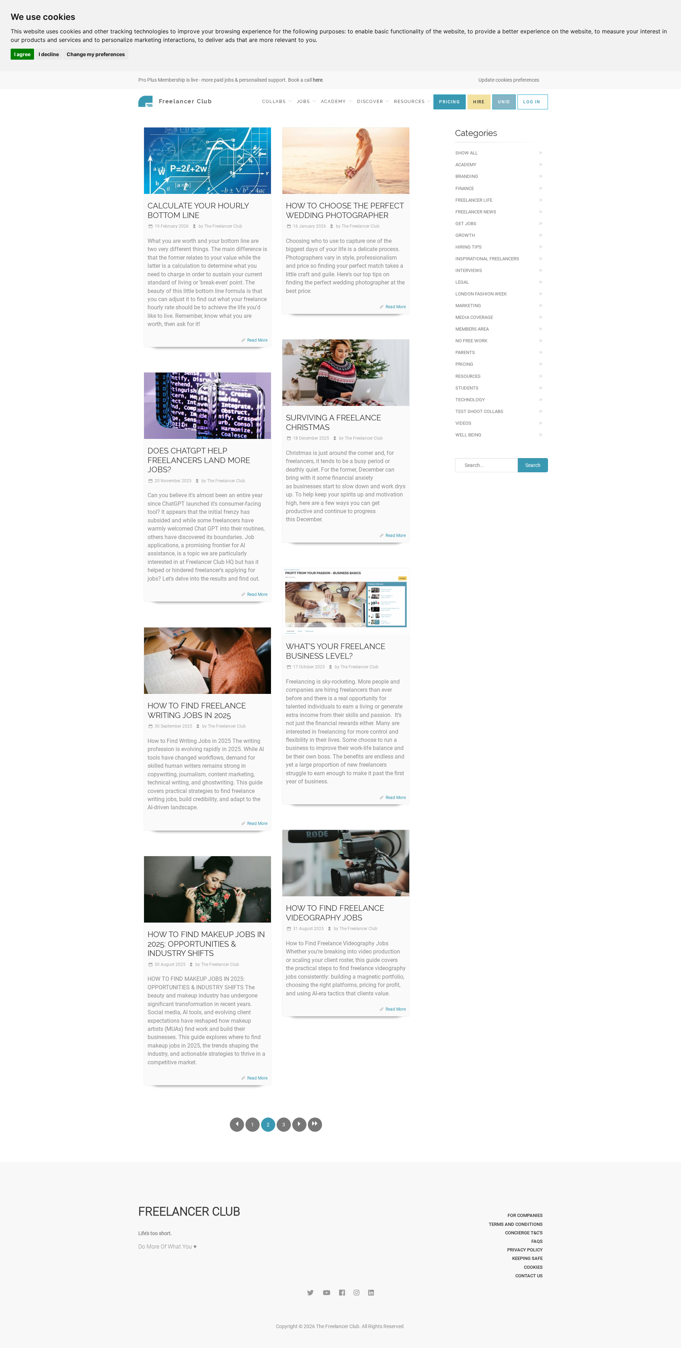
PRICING (449, 101)
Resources (468, 376)
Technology (470, 399)
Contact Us (529, 1275)
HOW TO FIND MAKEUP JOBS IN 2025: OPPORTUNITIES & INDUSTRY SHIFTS (206, 944)
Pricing (464, 364)
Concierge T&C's (524, 1232)
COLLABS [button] (274, 101)
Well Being (468, 434)
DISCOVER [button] (371, 101)
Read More (257, 340)
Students (466, 388)
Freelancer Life (473, 200)
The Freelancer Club (223, 226)
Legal (462, 282)
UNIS (504, 101)
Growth (465, 235)
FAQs (537, 1241)
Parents (465, 352)
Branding (466, 176)
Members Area (472, 329)
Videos (463, 423)
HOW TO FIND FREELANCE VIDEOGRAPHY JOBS (335, 912)
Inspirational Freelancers (487, 258)
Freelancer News (475, 211)
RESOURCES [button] (410, 101)
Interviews (468, 270)
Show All (466, 153)
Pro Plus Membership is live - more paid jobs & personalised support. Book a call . (231, 80)
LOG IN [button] (532, 101)
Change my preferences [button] (96, 54)
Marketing (468, 305)
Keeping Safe (527, 1258)
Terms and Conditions (516, 1224)
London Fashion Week (481, 294)
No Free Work (471, 340)
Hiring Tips (468, 247)
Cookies (533, 1267)
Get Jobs (465, 223)
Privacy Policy (525, 1249)
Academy (465, 164)
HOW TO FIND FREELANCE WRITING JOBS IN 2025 (197, 710)
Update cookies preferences (508, 80)
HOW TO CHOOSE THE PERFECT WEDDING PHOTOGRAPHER (345, 210)
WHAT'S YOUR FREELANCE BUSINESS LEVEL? (335, 651)
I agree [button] (22, 54)
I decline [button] (49, 54)
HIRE (479, 101)
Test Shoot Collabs (479, 411)
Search (533, 465)
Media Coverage (474, 317)
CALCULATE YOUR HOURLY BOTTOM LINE (198, 210)
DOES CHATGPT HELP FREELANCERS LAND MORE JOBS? (199, 460)
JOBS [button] (304, 101)
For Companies (525, 1215)
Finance (464, 188)
